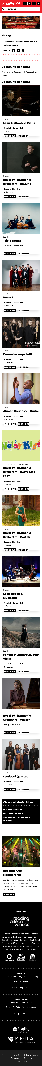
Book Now (9, 136)
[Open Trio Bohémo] (21, 218)
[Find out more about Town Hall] (33, 958)
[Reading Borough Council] (21, 1030)
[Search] (4, 9)
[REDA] (21, 1040)
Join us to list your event (21, 988)
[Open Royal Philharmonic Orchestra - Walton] (21, 693)
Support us (34, 3)
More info (23, 136)
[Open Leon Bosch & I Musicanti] (21, 571)
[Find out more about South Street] (21, 958)
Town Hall (8, 128)
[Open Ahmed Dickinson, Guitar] (21, 388)
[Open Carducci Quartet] (21, 754)
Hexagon (7, 189)
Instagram (19, 1014)
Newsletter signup (29, 1007)
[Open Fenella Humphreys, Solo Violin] (21, 632)
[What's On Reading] (11, 3)
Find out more (21, 981)
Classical (19, 121)
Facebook (14, 1014)
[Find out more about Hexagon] (9, 958)
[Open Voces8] (21, 275)
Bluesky (26, 1014)
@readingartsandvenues (13, 50)
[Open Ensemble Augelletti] (21, 332)
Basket (29, 3)
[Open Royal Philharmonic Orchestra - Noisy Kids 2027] (21, 445)
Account (25, 3)
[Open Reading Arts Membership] (21, 851)
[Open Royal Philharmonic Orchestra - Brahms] (21, 157)
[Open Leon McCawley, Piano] (21, 100)
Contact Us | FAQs (13, 1007)
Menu (38, 3)
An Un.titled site (21, 1061)
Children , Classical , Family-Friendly (19, 470)
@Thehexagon (18, 50)
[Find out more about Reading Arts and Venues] (21, 921)
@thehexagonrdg (23, 50)
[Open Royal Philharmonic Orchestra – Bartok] (21, 510)
